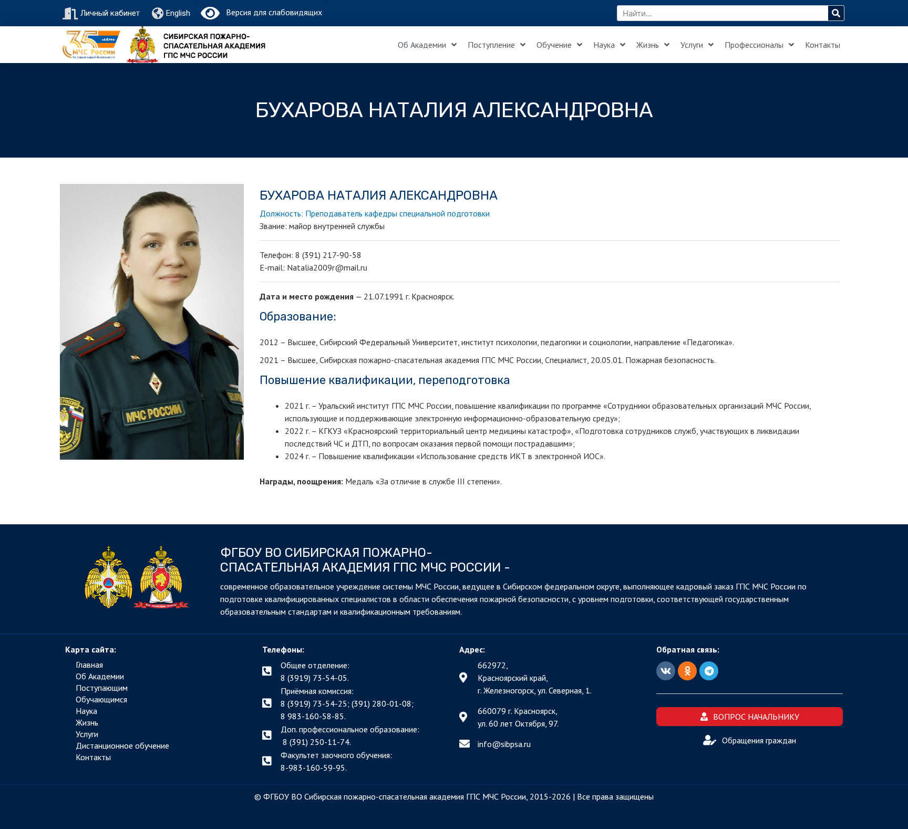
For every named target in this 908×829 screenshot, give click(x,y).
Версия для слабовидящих (271, 12)
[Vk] (665, 670)
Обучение (554, 44)
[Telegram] (708, 670)
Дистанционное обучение (122, 745)
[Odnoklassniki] (687, 670)
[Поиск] (836, 13)
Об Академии (422, 44)
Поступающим (102, 687)
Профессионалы (754, 44)
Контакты (822, 44)
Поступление (491, 44)
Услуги (691, 44)
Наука (604, 44)
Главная (89, 664)
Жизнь (647, 44)
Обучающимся (101, 699)
